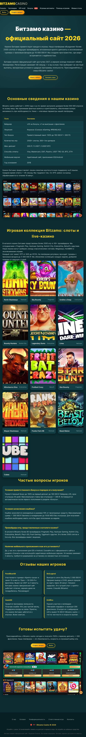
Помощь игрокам (62, 8)
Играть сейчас (35, 77)
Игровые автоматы (47, 8)
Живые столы (76, 8)
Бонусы (32, 8)
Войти (4, 12)
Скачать (3, 8)
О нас (14, 719)
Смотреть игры (50, 77)
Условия (23, 719)
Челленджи (12, 8)
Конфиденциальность (37, 719)
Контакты (70, 719)
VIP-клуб (22, 8)
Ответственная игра (56, 719)
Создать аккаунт (17, 12)
